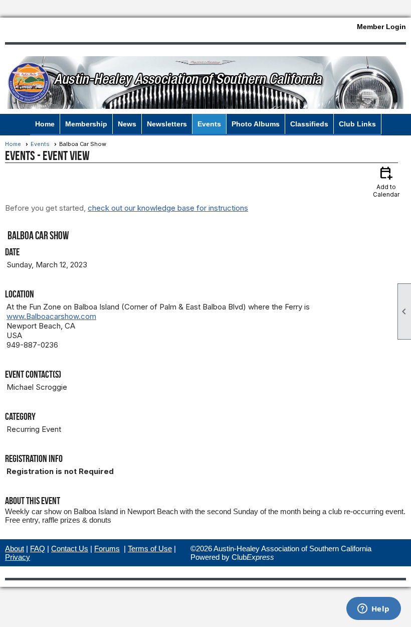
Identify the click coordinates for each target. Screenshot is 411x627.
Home (45, 124)
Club (253, 557)
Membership (86, 124)
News (127, 124)
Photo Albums (256, 124)
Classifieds (309, 124)
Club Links (357, 124)
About (14, 548)
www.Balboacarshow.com (51, 316)
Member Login (381, 27)
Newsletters (167, 124)
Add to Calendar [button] (386, 181)
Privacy (17, 557)
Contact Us (69, 548)
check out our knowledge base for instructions (168, 208)
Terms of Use (150, 548)
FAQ (37, 548)
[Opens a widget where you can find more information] (373, 609)
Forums (107, 548)
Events (209, 124)
